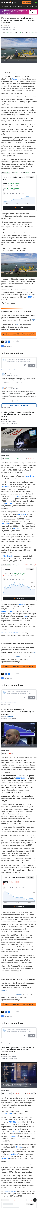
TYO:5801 (5, 524)
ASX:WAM (14, 1154)
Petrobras (15, 79)
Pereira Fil (8, 373)
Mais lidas (13, 7)
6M (13, 193)
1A (16, 193)
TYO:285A (22, 514)
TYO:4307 (9, 503)
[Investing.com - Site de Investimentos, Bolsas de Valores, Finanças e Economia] (10, 2)
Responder (7, 382)
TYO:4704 (6, 487)
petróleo (22, 604)
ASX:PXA (18, 1147)
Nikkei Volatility (8, 556)
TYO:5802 (17, 528)
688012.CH (20, 778)
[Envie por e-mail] (17, 341)
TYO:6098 (18, 496)
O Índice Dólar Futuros (9, 633)
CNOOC (29, 297)
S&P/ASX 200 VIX (9, 1191)
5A (19, 193)
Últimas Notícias (23, 7)
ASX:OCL (12, 1122)
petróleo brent (6, 611)
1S (7, 193)
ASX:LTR (16, 1131)
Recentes (5, 7)
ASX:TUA (5, 1159)
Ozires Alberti (9, 387)
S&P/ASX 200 (6, 1113)
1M (10, 193)
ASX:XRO (14, 1136)
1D (4, 193)
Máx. (23, 193)
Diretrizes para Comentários (8, 370)
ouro (25, 616)
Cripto (31, 7)
